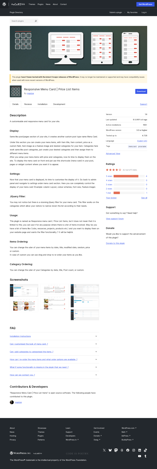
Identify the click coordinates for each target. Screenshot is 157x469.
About (12, 428)
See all (144, 198)
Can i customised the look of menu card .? (29, 344)
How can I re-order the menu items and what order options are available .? (43, 359)
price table (142, 146)
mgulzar (30, 93)
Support (143, 104)
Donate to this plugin (115, 243)
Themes (41, 432)
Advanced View (113, 153)
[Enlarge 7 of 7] (96, 312)
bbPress (126, 436)
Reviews (28, 104)
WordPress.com (129, 428)
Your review (111, 198)
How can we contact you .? (22, 375)
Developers (70, 436)
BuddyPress (128, 440)
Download (141, 91)
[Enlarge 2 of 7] (35, 302)
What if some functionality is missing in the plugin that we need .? (39, 367)
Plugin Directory (16, 12)
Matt (124, 432)
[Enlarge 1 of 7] (35, 287)
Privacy (13, 440)
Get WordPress (145, 4)
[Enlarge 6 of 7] (96, 299)
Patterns (41, 440)
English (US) (142, 141)
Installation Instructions (20, 336)
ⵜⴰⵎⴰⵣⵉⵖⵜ (37, 453)
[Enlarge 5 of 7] (96, 287)
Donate (98, 436)
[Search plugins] (35, 21)
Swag (97, 440)
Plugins (41, 436)
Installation (42, 104)
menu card (132, 146)
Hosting (13, 436)
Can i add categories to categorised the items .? (31, 352)
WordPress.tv (72, 440)
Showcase (42, 428)
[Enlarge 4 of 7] (65, 299)
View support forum (115, 218)
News (12, 432)
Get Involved (99, 428)
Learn (68, 428)
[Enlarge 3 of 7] (65, 287)
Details (15, 104)
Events (96, 432)
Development (59, 104)
